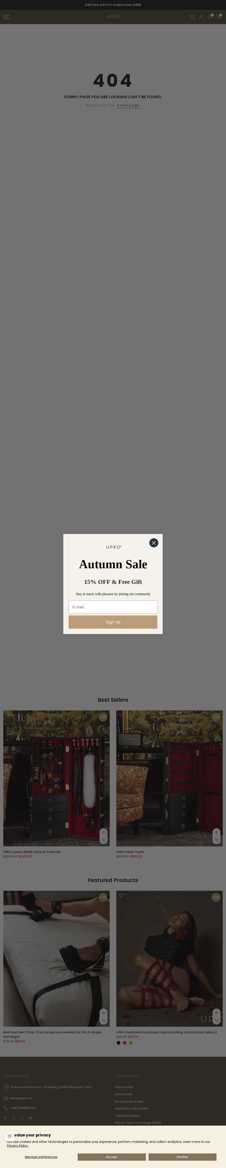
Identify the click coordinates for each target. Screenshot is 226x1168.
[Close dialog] (153, 542)
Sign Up (113, 622)
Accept (111, 1157)
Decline (182, 1157)
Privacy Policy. (17, 1145)
